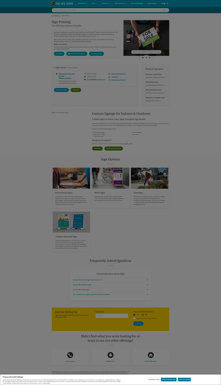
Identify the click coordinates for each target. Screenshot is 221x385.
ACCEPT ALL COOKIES (184, 379)
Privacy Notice (46, 383)
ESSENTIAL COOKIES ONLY (169, 379)
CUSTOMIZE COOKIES (154, 379)
